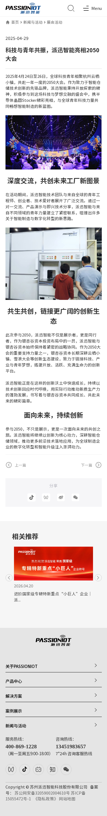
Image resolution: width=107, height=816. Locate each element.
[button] (9, 577)
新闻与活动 (33, 22)
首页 (15, 22)
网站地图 (67, 798)
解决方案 (13, 696)
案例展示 (13, 711)
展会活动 (54, 22)
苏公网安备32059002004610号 (42, 793)
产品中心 (13, 681)
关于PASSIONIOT (21, 666)
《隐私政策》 (45, 798)
